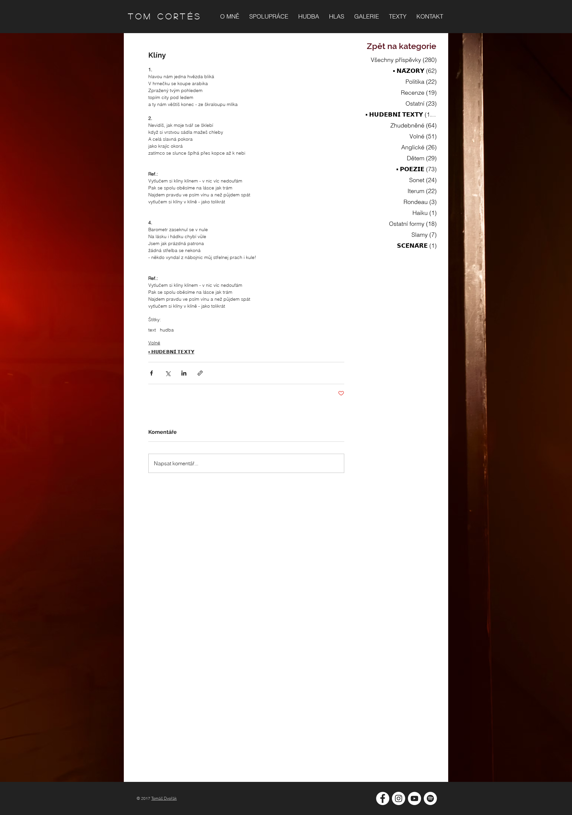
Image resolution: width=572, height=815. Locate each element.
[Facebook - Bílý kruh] (382, 798)
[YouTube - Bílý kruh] (414, 798)
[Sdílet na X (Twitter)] (168, 373)
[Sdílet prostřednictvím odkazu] (200, 373)
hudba (167, 330)
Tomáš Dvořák (164, 798)
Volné (154, 343)
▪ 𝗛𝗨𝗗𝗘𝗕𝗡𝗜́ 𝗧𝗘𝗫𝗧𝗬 (171, 352)
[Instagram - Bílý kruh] (398, 798)
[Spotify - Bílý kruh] (430, 798)
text (152, 330)
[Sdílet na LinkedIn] (184, 373)
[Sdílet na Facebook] (151, 373)
